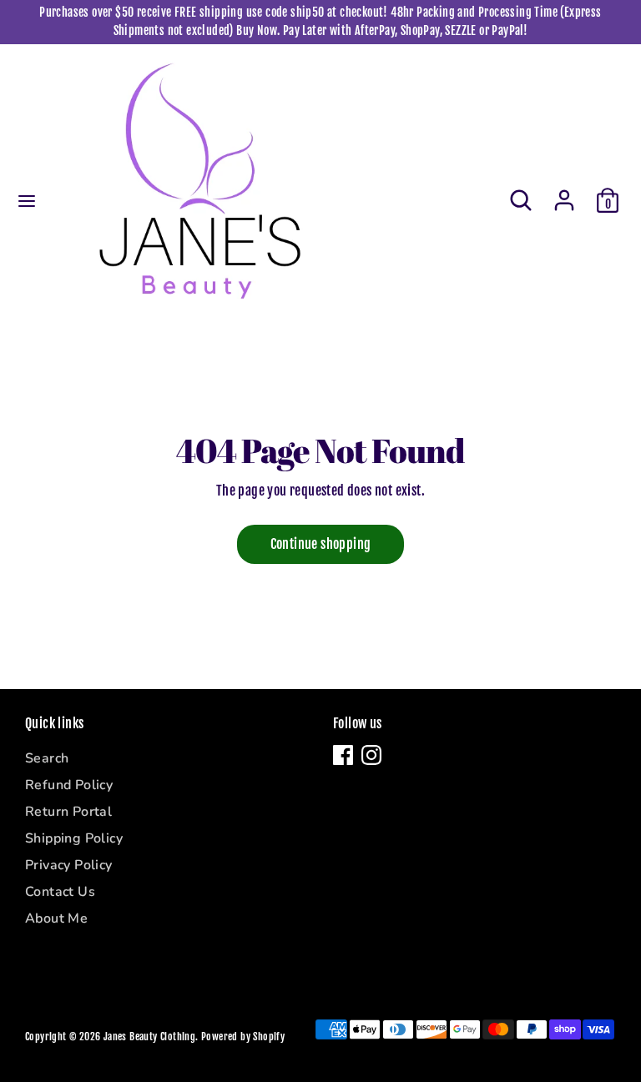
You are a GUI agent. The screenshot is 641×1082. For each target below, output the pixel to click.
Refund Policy (69, 785)
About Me (56, 918)
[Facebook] (343, 755)
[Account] (564, 192)
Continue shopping (320, 544)
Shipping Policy (74, 838)
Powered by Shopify (243, 1036)
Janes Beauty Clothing (149, 1036)
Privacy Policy (69, 865)
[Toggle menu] (26, 201)
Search (46, 758)
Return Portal (68, 812)
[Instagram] (371, 755)
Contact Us (60, 892)
